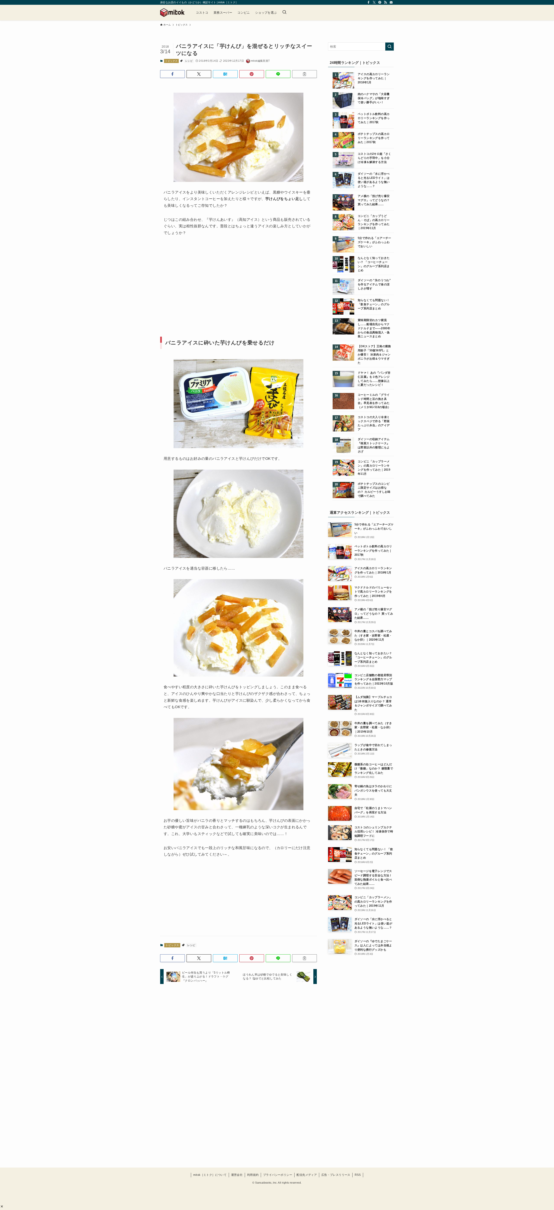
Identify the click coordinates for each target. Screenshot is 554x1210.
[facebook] (368, 2)
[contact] (391, 2)
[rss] (385, 2)
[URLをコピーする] (304, 74)
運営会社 (237, 1174)
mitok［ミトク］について (210, 1174)
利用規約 (253, 1174)
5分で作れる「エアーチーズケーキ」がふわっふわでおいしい (374, 242)
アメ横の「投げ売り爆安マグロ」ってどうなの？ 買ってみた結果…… (374, 200)
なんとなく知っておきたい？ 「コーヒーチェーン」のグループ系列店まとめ (374, 264)
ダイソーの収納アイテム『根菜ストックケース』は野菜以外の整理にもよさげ (374, 445)
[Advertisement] (199, 278)
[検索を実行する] (389, 46)
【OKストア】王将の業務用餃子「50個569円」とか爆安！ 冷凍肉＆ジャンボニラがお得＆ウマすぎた (374, 354)
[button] (1, 1206)
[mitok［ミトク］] (172, 12)
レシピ (189, 61)
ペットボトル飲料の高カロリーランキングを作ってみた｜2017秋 (374, 118)
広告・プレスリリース (335, 1174)
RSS (358, 1174)
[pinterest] (380, 2)
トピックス (171, 61)
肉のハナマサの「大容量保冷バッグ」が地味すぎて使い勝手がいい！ (374, 98)
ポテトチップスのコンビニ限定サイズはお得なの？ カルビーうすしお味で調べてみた (374, 490)
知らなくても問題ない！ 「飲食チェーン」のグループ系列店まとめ (374, 304)
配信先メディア (306, 1174)
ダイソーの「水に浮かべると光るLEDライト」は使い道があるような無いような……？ (374, 180)
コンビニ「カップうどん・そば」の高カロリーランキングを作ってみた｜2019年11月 (374, 222)
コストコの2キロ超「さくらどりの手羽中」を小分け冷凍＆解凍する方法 (374, 158)
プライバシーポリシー (277, 1174)
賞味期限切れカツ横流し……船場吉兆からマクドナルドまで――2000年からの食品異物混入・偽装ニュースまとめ (374, 328)
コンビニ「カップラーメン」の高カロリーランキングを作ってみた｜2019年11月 (374, 467)
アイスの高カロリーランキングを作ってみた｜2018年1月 (374, 78)
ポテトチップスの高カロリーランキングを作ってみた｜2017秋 (374, 138)
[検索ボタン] (284, 12)
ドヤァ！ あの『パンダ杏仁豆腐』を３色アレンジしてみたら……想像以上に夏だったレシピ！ (374, 379)
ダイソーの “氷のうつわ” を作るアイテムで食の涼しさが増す (374, 284)
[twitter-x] (374, 2)
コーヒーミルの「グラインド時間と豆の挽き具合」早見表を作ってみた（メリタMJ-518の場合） (374, 401)
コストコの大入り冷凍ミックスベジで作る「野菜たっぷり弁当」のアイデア (374, 423)
